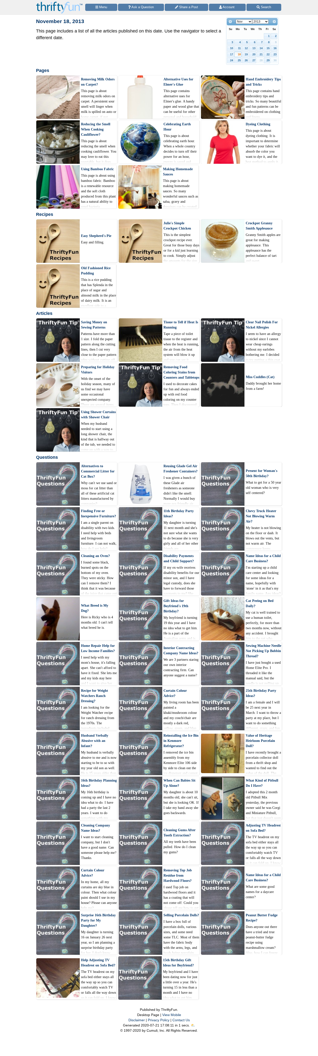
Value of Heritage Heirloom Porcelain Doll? (260, 741)
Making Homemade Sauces (178, 171)
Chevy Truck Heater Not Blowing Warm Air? (261, 516)
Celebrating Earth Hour (177, 126)
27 (253, 60)
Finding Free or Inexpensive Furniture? (98, 513)
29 (268, 60)
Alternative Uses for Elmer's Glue (178, 81)
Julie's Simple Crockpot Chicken (177, 225)
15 (268, 48)
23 (275, 54)
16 (275, 48)
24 (231, 60)
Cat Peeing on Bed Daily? (260, 603)
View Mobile (171, 1015)
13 (253, 48)
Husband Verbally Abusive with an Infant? (94, 741)
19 (246, 54)
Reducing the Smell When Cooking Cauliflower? (95, 129)
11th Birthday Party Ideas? (178, 513)
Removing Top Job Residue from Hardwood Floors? (177, 875)
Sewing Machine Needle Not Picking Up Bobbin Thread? (263, 651)
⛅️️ (193, 1025)
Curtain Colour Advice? (175, 693)
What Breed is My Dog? (94, 608)
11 (239, 48)
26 (246, 60)
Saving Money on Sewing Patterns (94, 324)
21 (261, 54)
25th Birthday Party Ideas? (261, 693)
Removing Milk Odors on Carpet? (98, 81)
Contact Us (181, 1020)
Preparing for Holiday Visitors (98, 369)
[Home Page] (59, 3)
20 (253, 54)
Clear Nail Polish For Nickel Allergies (262, 324)
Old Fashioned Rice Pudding (96, 270)
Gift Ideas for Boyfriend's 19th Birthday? (175, 606)
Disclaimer (136, 1020)
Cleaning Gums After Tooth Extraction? (179, 832)
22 (268, 54)
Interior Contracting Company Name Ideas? (180, 650)
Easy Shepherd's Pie (96, 236)
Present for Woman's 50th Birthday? (261, 473)
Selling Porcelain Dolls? (181, 915)
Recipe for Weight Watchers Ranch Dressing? (94, 696)
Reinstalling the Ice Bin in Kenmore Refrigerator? (181, 741)
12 (246, 48)
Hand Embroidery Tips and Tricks (263, 81)
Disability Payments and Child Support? (178, 558)
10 (231, 48)
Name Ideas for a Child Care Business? (263, 558)
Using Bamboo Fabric (97, 169)
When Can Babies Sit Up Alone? (179, 783)
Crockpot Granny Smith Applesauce (259, 225)
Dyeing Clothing (258, 124)
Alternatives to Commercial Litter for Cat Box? (98, 471)
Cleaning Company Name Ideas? (95, 828)
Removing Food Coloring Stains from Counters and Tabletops (181, 372)
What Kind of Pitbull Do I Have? (262, 783)
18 (239, 54)
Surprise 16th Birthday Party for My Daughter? (98, 920)
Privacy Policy (158, 1020)
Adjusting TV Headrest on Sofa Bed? (263, 828)
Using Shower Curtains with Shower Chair (98, 414)
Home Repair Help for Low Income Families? (98, 648)
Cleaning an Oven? (95, 556)
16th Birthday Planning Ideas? (99, 783)
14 (261, 48)
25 (239, 60)
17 (231, 54)
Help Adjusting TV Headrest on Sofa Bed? (98, 962)
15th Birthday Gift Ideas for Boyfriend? (178, 962)
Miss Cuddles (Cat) (260, 377)
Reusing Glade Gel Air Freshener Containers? (180, 468)
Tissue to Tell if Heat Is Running (180, 324)
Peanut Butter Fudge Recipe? (262, 917)
